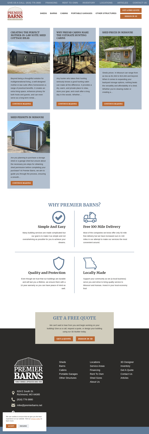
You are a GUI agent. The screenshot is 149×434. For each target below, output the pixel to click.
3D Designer (127, 362)
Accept (11, 426)
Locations (106, 3)
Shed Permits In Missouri (27, 117)
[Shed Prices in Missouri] (120, 52)
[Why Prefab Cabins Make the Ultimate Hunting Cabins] (74, 58)
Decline (23, 426)
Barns (53, 13)
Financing (51, 3)
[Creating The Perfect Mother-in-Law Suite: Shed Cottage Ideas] (28, 58)
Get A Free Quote (130, 10)
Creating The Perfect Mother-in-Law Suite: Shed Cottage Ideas (28, 35)
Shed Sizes (96, 378)
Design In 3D (131, 16)
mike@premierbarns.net (29, 405)
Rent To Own (70, 3)
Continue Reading (21, 104)
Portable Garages (81, 13)
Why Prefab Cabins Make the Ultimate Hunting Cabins (73, 35)
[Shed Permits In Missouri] (28, 137)
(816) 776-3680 (33, 3)
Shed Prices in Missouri (117, 32)
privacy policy (35, 419)
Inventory (89, 3)
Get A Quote (64, 339)
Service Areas (97, 366)
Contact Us (140, 3)
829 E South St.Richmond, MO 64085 (28, 393)
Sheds (43, 13)
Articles (122, 3)
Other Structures (106, 13)
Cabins (64, 13)
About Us (95, 381)
